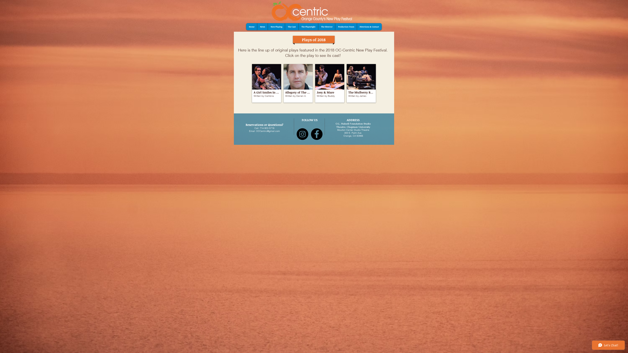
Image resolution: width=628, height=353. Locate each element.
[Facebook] (317, 134)
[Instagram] (302, 134)
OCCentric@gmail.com (268, 131)
